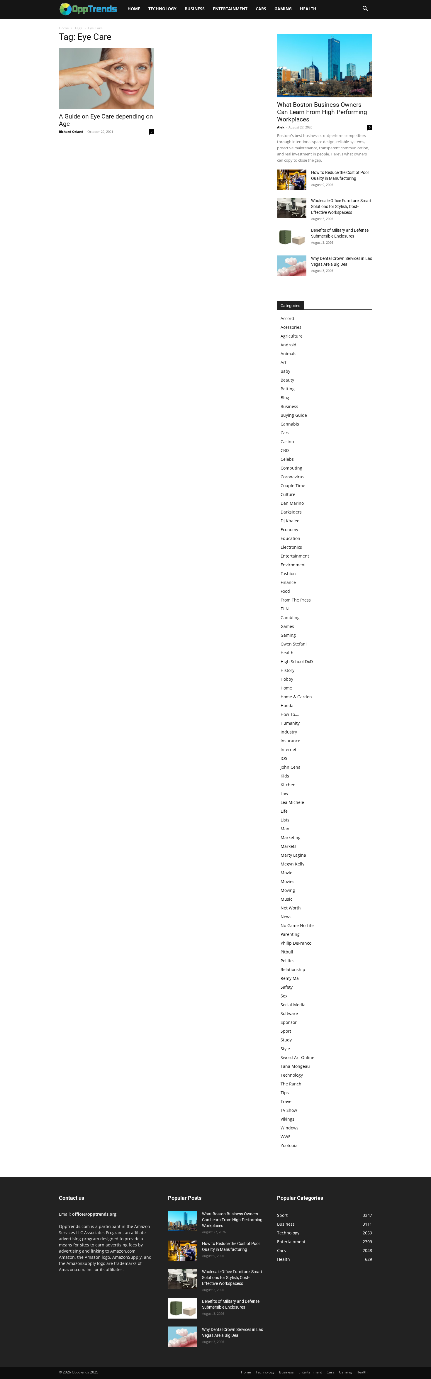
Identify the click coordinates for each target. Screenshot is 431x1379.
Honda (287, 705)
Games (287, 626)
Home (134, 8)
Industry (289, 732)
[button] (365, 9)
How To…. (290, 714)
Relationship (293, 969)
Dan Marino (292, 503)
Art (283, 362)
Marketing (291, 837)
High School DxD (297, 661)
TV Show (289, 1110)
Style (285, 1048)
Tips (285, 1092)
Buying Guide (294, 415)
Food (285, 591)
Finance (288, 582)
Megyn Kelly (292, 864)
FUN (285, 608)
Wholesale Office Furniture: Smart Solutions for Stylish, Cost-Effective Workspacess (341, 206)
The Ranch (291, 1084)
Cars (261, 8)
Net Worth (291, 908)
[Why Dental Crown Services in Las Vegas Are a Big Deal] (291, 265)
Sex (284, 996)
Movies (287, 881)
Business (195, 8)
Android (288, 345)
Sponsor (289, 1022)
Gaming (283, 8)
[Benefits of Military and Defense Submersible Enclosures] (291, 237)
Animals (288, 353)
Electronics (291, 547)
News (286, 916)
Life (284, 811)
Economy (289, 529)
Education (290, 538)
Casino (287, 441)
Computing (291, 468)
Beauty (287, 380)
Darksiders (291, 512)
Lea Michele (292, 802)
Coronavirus (292, 477)
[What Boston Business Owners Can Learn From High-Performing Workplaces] (324, 65)
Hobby (287, 679)
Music (286, 899)
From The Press (296, 600)
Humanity (290, 723)
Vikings (287, 1119)
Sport (286, 1031)
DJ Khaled (290, 521)
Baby (285, 371)
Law (284, 793)
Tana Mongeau (295, 1066)
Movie (286, 872)
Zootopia (289, 1145)
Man (285, 828)
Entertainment (230, 8)
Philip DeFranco (296, 943)
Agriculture (292, 336)
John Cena (291, 767)
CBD (285, 450)
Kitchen (288, 784)
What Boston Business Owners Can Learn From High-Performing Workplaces (322, 112)
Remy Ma (290, 978)
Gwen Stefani (294, 644)
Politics (287, 960)
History (287, 670)
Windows (289, 1128)
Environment (293, 564)
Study (286, 1040)
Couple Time (293, 485)
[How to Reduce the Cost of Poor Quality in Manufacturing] (291, 180)
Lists (285, 820)
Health (308, 8)
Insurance (290, 740)
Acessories (291, 327)
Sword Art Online (297, 1057)
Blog (285, 397)
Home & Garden (296, 696)
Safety (287, 987)
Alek (280, 127)
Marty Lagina (293, 855)
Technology (162, 8)
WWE (286, 1136)
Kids (285, 776)
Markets (288, 846)
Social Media (293, 1004)
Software (289, 1013)
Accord (287, 318)
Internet (288, 749)
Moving (288, 890)
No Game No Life (297, 925)
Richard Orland (71, 131)
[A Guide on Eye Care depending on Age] (106, 78)
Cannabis (290, 424)
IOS (284, 758)
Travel (287, 1101)
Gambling (290, 617)
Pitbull (287, 952)
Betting (288, 389)
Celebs (287, 459)
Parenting (290, 934)
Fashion (288, 573)
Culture (288, 494)
